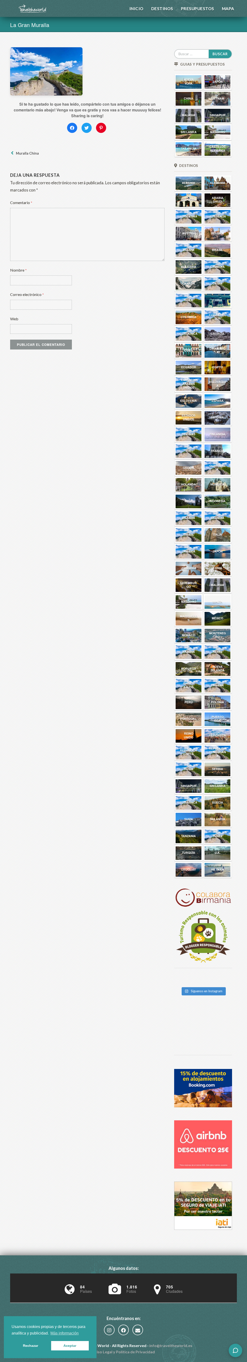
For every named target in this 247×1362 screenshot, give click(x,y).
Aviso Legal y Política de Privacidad (123, 1351)
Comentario (21, 202)
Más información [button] (64, 1333)
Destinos (162, 8)
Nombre (18, 270)
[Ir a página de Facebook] (123, 1330)
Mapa (228, 8)
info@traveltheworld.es (170, 1345)
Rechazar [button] (30, 1346)
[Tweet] (87, 128)
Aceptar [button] (69, 1346)
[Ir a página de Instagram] (109, 1330)
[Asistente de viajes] (235, 1350)
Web (14, 318)
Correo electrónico (27, 294)
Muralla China (26, 153)
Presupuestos (197, 8)
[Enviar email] (137, 1330)
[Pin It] (101, 128)
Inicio (136, 8)
